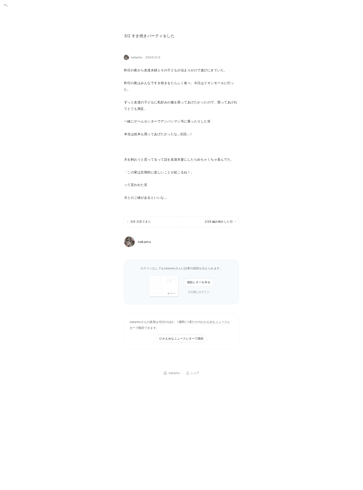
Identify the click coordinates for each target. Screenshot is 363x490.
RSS (162, 322)
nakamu (144, 242)
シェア (195, 373)
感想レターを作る (199, 282)
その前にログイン (199, 291)
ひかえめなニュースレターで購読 (181, 338)
